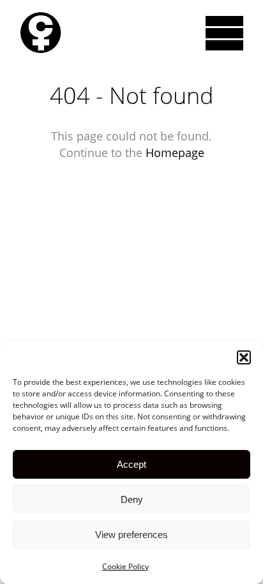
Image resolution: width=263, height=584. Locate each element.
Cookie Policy (125, 566)
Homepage (175, 152)
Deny (132, 499)
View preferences (131, 534)
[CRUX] (40, 32)
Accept (131, 464)
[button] (243, 357)
